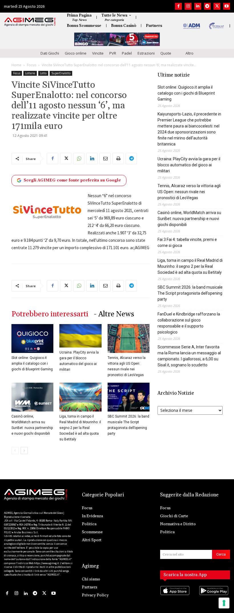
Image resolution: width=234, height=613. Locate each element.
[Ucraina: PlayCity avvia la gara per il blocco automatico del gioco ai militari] (80, 336)
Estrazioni (146, 53)
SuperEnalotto (60, 73)
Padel (127, 53)
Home (16, 65)
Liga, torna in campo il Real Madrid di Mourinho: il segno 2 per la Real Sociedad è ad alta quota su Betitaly (80, 427)
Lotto (43, 73)
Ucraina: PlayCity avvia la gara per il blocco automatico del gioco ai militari (189, 165)
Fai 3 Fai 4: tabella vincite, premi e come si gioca (187, 242)
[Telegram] (207, 6)
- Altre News (114, 314)
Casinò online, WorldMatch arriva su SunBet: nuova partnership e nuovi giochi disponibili (189, 218)
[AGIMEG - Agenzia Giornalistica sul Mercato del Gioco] (30, 22)
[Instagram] (188, 6)
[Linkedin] (197, 6)
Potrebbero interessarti (49, 314)
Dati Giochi (50, 53)
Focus (31, 65)
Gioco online (75, 53)
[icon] (175, 596)
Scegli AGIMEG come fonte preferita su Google (72, 180)
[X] (216, 6)
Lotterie (30, 73)
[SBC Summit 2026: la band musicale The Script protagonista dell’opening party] (129, 397)
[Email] (105, 158)
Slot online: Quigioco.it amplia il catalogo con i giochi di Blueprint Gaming (32, 363)
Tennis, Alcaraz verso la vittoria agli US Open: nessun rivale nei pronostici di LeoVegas (189, 191)
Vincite (98, 53)
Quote (165, 53)
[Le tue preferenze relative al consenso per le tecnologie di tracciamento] (224, 603)
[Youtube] (226, 6)
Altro (189, 53)
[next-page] (24, 450)
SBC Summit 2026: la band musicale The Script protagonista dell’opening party (190, 293)
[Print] (118, 158)
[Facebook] (178, 6)
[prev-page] (15, 450)
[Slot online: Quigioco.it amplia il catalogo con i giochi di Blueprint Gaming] (32, 338)
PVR (112, 53)
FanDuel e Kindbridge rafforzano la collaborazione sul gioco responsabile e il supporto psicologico (189, 323)
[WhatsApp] (78, 158)
